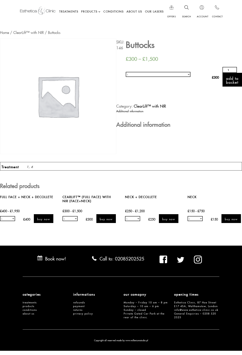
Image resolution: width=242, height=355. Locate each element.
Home (4, 32)
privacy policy (83, 313)
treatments (30, 302)
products (28, 305)
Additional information (129, 111)
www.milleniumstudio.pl (136, 340)
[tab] (122, 110)
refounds (79, 302)
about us (28, 313)
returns (78, 309)
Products (89, 11)
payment (79, 305)
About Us (134, 11)
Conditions (113, 11)
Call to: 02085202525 (122, 257)
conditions (30, 309)
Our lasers (154, 11)
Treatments (68, 11)
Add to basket (232, 80)
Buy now (43, 218)
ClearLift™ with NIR (28, 32)
